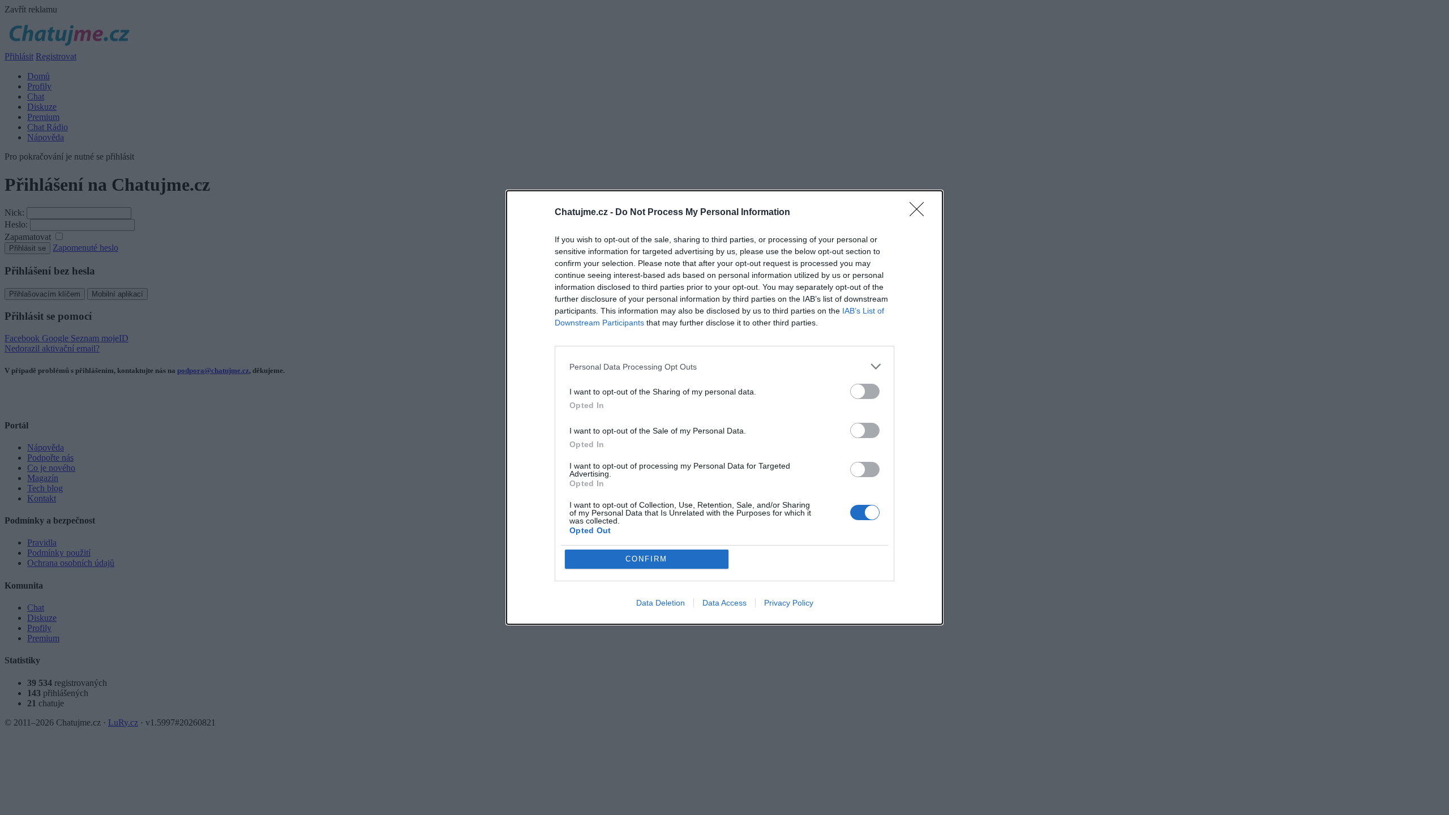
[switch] (865, 391)
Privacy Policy (788, 602)
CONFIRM (646, 559)
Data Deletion (660, 602)
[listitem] (724, 366)
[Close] (920, 213)
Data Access (724, 602)
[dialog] (724, 407)
